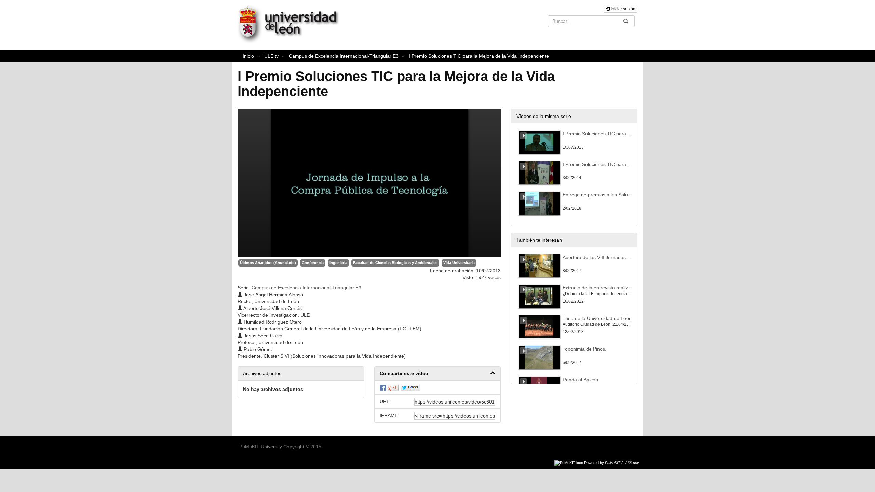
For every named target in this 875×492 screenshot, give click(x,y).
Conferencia (313, 263)
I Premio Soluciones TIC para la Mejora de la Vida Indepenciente (479, 56)
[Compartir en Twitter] (410, 387)
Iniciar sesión (622, 8)
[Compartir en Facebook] (383, 387)
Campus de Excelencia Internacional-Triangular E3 (344, 56)
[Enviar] (625, 21)
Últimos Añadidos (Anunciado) (268, 263)
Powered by (611, 463)
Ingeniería (338, 263)
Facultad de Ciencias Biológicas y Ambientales (395, 263)
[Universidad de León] (292, 41)
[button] (437, 374)
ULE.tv (271, 56)
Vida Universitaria (459, 263)
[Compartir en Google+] (393, 387)
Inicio (248, 56)
